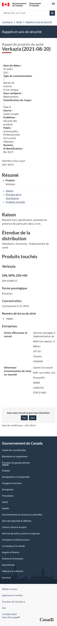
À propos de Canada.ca (13, 601)
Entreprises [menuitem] (8, 489)
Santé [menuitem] (5, 502)
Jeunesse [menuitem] (6, 577)
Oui (24, 417)
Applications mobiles (12, 595)
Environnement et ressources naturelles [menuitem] (22, 514)
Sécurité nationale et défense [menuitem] (16, 520)
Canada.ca (7, 22)
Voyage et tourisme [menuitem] (12, 483)
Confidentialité (9, 614)
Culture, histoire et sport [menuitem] (14, 527)
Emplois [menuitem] (6, 470)
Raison (9, 190)
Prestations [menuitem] (8, 495)
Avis (4, 607)
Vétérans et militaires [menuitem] (12, 571)
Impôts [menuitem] (5, 508)
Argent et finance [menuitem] (10, 552)
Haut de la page (10, 617)
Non (33, 417)
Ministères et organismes (15, 456)
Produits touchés (15, 202)
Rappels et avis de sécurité (38, 22)
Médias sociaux (9, 589)
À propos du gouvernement (16, 462)
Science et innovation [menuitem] (12, 558)
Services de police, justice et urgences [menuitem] (21, 533)
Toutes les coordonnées (14, 450)
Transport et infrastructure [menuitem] (15, 539)
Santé (19, 22)
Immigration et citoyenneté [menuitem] (15, 476)
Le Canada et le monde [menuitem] (13, 546)
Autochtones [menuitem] (8, 564)
